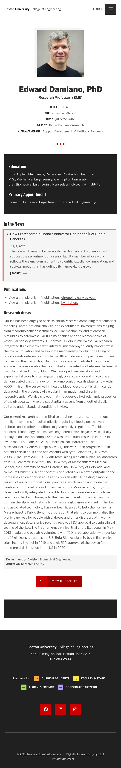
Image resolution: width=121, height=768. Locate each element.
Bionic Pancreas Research (66, 125)
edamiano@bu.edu (64, 113)
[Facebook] (45, 709)
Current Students (55, 678)
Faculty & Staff (93, 678)
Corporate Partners (81, 687)
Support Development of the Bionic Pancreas (73, 131)
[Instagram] (75, 709)
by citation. (69, 303)
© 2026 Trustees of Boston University (39, 754)
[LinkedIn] (60, 709)
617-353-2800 (60, 659)
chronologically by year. (78, 298)
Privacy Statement (63, 758)
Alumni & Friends (41, 687)
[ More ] (16, 273)
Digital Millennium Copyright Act (85, 754)
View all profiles (65, 581)
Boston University (60, 744)
